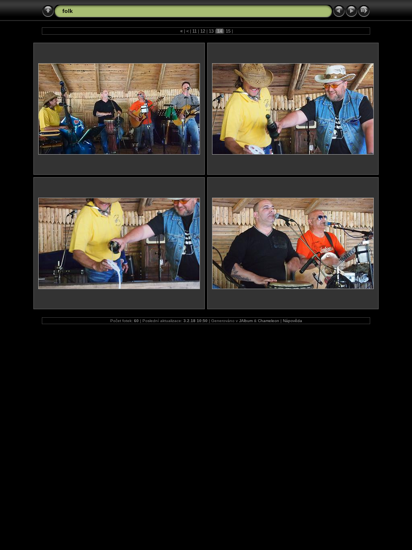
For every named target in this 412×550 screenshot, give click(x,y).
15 (228, 31)
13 (211, 31)
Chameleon (268, 320)
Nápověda (292, 320)
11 (194, 31)
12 (202, 31)
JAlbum (246, 320)
